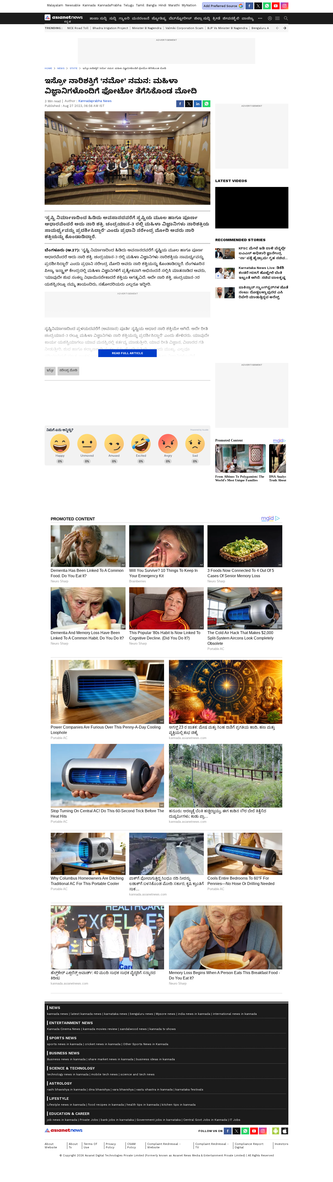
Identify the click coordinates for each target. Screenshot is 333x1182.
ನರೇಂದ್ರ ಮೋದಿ (68, 370)
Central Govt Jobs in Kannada (205, 1119)
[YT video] (276, 5)
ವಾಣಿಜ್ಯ (248, 18)
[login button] (271, 18)
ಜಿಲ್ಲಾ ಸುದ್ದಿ (202, 18)
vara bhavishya (123, 1089)
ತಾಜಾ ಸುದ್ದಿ (98, 18)
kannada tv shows (162, 1029)
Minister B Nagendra (146, 28)
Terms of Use (90, 1145)
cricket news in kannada (102, 1044)
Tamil (140, 5)
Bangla (151, 5)
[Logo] (65, 18)
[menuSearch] (286, 18)
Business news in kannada (66, 1059)
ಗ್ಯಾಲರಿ (124, 18)
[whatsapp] (267, 5)
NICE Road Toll (77, 28)
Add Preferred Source (220, 6)
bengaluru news (141, 1014)
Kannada (89, 5)
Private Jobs (89, 1119)
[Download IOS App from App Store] (284, 1131)
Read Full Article (127, 353)
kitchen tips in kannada (179, 1104)
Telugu (128, 5)
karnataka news (115, 1014)
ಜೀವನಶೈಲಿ (231, 18)
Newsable (72, 5)
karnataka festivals (189, 1089)
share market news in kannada (110, 1059)
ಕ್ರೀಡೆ (216, 18)
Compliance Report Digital (249, 1145)
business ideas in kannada (155, 1059)
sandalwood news (133, 1029)
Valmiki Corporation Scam (184, 28)
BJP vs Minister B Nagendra (227, 28)
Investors (281, 1144)
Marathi (174, 5)
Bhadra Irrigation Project (110, 28)
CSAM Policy (131, 1145)
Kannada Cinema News (63, 1029)
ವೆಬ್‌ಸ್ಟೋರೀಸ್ (180, 18)
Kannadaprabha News (95, 101)
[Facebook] (249, 5)
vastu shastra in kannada (154, 1089)
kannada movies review (100, 1029)
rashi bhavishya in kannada (66, 1089)
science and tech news (137, 1074)
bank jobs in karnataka (117, 1119)
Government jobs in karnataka (159, 1119)
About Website (51, 1145)
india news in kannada (194, 1014)
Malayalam (55, 5)
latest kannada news (86, 1014)
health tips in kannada (143, 1104)
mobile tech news (104, 1074)
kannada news (57, 1014)
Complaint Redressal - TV (212, 1145)
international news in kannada (235, 1014)
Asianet (63, 1130)
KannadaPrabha (109, 5)
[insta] (284, 5)
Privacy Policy (111, 1145)
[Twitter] (258, 5)
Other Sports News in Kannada (145, 1044)
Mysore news (165, 1014)
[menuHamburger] (277, 18)
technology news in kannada (67, 1074)
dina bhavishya (99, 1089)
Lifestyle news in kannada (66, 1104)
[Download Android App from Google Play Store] (276, 1131)
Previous (277, 28)
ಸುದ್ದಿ (112, 18)
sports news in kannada (64, 1044)
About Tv (73, 1145)
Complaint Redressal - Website (164, 1145)
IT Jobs (235, 1119)
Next (284, 28)
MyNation (189, 5)
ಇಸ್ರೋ (50, 370)
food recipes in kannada (106, 1104)
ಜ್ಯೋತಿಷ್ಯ (159, 18)
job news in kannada (62, 1119)
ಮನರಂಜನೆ (140, 18)
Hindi (162, 5)
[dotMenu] (260, 18)
